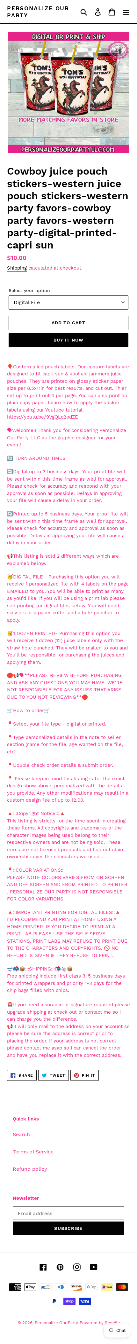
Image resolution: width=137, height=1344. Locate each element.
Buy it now (68, 339)
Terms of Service (33, 1152)
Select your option (29, 290)
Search (21, 1134)
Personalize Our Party (38, 12)
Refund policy (30, 1169)
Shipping (17, 268)
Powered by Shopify (100, 1322)
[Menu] (126, 11)
